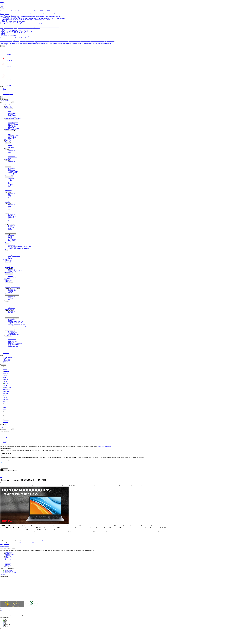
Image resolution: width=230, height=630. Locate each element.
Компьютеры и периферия (5, 25)
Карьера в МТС (8, 557)
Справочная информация (110, 41)
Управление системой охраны (28, 18)
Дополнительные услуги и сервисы (7, 41)
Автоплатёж (3, 33)
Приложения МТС (4, 19)
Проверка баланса (30, 38)
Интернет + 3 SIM (4, 8)
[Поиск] (13, 102)
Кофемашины (35, 24)
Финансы (2, 29)
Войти (2, 98)
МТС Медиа (3, 15)
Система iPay (10, 32)
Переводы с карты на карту (19, 32)
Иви (23, 19)
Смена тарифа (12, 39)
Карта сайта (2, 574)
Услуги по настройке (32, 27)
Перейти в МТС (32, 10)
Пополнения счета (12, 38)
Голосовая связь (11, 35)
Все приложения (46, 19)
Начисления (6, 38)
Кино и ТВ (8, 15)
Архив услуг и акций (43, 12)
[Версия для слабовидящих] (1, 5)
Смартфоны (2, 21)
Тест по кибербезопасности (59, 18)
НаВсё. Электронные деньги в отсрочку (14, 30)
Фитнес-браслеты (23, 23)
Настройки (36, 36)
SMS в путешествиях (56, 11)
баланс (4, 442)
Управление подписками (8, 94)
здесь (20, 542)
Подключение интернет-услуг (22, 36)
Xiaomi (16, 21)
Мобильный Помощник (77, 41)
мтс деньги (5, 441)
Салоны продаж (6, 353)
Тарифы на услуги (43, 16)
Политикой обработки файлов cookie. (104, 446)
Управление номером (4, 39)
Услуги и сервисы (4, 32)
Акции (16, 12)
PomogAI (58, 16)
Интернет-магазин (4, 20)
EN (2, 427)
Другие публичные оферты (71, 43)
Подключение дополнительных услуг (27, 41)
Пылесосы (14, 24)
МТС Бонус (49, 10)
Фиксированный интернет (5, 42)
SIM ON (17, 43)
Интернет (27, 37)
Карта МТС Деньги (4, 31)
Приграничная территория (73, 11)
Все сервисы (3, 364)
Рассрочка (24, 38)
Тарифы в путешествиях (21, 11)
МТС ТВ (20, 19)
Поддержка (2, 34)
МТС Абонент (16, 19)
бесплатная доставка (59, 537)
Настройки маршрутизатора (36, 42)
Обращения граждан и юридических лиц (13, 561)
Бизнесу (2, 2)
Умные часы (6, 23)
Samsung (10, 21)
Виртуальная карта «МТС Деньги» (16, 31)
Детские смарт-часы (34, 23)
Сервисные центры (88, 43)
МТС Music (40, 19)
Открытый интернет (56, 10)
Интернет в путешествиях (39, 11)
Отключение (30, 36)
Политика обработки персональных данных (14, 559)
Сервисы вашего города (34, 16)
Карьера (2, 6)
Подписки (17, 41)
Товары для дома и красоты (6, 24)
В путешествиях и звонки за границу (8, 11)
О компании (3, 3)
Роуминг (17, 37)
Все (24, 21)
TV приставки (24, 22)
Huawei (13, 21)
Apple (7, 21)
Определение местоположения (11, 16)
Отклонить (10, 470)
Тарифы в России (29, 11)
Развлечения (3, 17)
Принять (14, 470)
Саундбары (43, 25)
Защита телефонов (10, 18)
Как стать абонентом (11, 43)
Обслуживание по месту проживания (99, 43)
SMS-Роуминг (22, 37)
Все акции (38, 28)
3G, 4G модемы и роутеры (44, 23)
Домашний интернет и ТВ (5, 12)
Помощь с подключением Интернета (8, 36)
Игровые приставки (29, 25)
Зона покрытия (32, 43)
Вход (2, 86)
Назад (1, 477)
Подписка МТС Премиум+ (41, 10)
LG (6, 22)
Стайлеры (25, 24)
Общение (18, 17)
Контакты (7, 560)
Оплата (1, 38)
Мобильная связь (3, 10)
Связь (1, 9)
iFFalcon (18, 22)
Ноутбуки (18, 25)
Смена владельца (24, 39)
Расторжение (30, 39)
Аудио (29, 23)
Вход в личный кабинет (16, 42)
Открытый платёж (26, 30)
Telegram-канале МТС (45, 540)
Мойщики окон (19, 24)
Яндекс (15, 22)
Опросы (109, 43)
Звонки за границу (48, 11)
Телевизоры (2, 22)
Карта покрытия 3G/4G (34, 12)
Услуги (13, 12)
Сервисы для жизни (4, 14)
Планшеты (14, 25)
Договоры (63, 43)
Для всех (5, 28)
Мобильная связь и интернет (9, 88)
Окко (26, 19)
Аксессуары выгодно (14, 28)
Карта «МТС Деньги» (27, 31)
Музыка (12, 15)
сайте (37, 540)
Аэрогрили (29, 24)
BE (1, 427)
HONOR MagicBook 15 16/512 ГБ (11, 533)
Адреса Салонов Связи (24, 43)
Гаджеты (2, 23)
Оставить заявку (51, 12)
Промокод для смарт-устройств (25, 28)
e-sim (4, 438)
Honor (19, 21)
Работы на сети (80, 43)
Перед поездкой (64, 11)
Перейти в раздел (8, 106)
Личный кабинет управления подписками (63, 41)
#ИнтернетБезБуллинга (39, 18)
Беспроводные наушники (15, 23)
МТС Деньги (29, 19)
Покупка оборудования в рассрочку (42, 43)
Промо (8, 28)
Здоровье (27, 16)
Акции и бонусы (14, 10)
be (0, 4)
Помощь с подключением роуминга (7, 37)
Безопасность (3, 18)
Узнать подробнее (4, 611)
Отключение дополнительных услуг (42, 41)
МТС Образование (21, 16)
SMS (15, 35)
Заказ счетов (19, 38)
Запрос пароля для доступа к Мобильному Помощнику (93, 41)
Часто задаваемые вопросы (55, 43)
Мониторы (22, 25)
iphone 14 (5, 437)
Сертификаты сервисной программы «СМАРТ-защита (48, 27)
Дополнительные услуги (23, 10)
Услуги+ (34, 28)
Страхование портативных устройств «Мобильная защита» (16, 27)
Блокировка (17, 39)
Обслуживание (3, 43)
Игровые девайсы (37, 25)
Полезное (2, 16)
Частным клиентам (4, 0)
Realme (22, 21)
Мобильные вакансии (51, 16)
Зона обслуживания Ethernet (23, 12)
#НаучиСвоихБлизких (48, 18)
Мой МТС (10, 19)
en (2, 4)
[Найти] (13, 429)
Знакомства (8, 17)
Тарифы (9, 10)
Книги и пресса (17, 15)
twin (4, 439)
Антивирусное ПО (18, 18)
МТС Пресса (35, 19)
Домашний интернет (7, 90)
